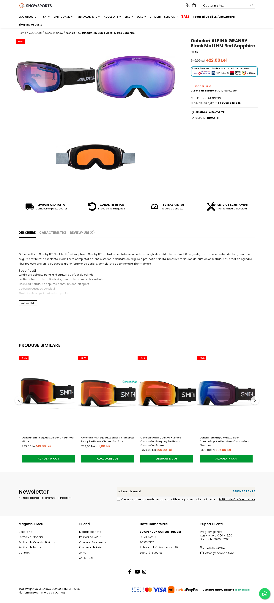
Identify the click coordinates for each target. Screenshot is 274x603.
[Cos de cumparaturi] (194, 5)
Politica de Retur (89, 537)
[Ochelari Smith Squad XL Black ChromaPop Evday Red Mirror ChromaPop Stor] (107, 393)
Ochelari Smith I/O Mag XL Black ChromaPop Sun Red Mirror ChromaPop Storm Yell (224, 441)
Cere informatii (206, 118)
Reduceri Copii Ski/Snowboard (214, 17)
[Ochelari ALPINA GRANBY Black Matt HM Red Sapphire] (55, 76)
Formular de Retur (91, 547)
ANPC (82, 553)
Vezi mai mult (28, 302)
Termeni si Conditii (31, 537)
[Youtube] (137, 572)
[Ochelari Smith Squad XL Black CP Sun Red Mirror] (48, 393)
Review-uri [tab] (82, 232)
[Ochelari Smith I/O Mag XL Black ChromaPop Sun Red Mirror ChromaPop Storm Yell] (226, 393)
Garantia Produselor (92, 542)
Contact (24, 553)
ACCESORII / (37, 33)
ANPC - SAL (86, 558)
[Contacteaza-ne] (188, 5)
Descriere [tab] (27, 232)
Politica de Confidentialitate (237, 499)
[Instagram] (144, 572)
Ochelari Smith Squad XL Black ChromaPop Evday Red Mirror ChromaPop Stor (107, 439)
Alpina (194, 51)
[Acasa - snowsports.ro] (40, 5)
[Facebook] (130, 572)
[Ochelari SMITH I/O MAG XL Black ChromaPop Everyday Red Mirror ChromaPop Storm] (167, 393)
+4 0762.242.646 (215, 548)
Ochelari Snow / (55, 33)
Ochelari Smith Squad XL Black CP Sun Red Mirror (47, 439)
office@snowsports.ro (219, 553)
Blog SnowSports (30, 24)
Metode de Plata (90, 532)
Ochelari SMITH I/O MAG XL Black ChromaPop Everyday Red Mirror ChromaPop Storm (160, 441)
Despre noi (26, 532)
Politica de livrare (30, 547)
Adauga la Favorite (210, 112)
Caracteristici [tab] (52, 232)
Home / (24, 33)
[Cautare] (252, 6)
